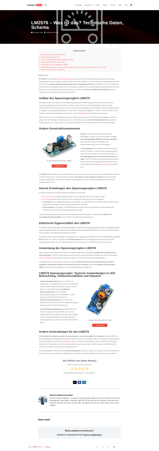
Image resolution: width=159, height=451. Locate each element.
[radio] (72, 369)
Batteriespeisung (83, 113)
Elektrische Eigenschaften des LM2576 (52, 62)
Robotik (105, 5)
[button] (45, 5)
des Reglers (105, 164)
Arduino (97, 5)
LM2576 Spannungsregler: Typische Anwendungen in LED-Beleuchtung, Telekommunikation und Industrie (72, 67)
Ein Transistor (47, 197)
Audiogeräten (66, 341)
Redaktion (48, 447)
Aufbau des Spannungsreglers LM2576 (52, 54)
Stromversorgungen (45, 258)
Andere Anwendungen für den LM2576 (52, 70)
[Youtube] (114, 447)
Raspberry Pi (88, 5)
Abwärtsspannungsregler (65, 79)
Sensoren (68, 312)
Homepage (78, 5)
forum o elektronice (92, 435)
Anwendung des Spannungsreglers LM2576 (53, 64)
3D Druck (113, 5)
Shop (126, 5)
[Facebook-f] (97, 447)
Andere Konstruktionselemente (49, 57)
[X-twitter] (103, 447)
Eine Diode (46, 199)
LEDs (67, 284)
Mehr (120, 5)
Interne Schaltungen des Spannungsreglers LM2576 (56, 59)
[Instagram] (108, 447)
